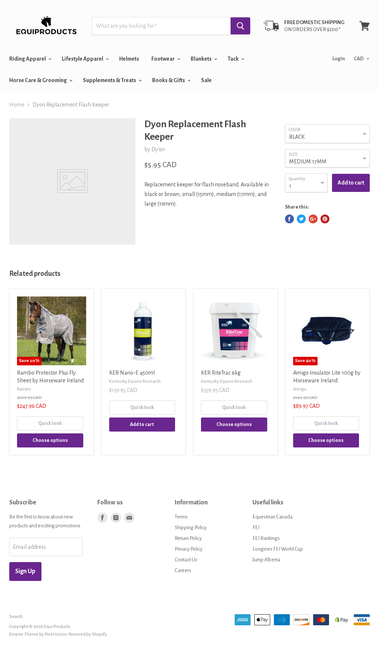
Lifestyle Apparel (83, 59)
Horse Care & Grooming (38, 80)
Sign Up (25, 571)
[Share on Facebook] (289, 218)
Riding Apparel (28, 59)
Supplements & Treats (110, 80)
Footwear (163, 59)
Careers (183, 570)
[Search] (240, 25)
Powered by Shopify (87, 634)
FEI (255, 527)
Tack (233, 59)
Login (338, 58)
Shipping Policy (191, 527)
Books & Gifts (169, 80)
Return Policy (188, 538)
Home (16, 105)
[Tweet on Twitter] (301, 218)
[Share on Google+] (313, 218)
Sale (206, 80)
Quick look (50, 423)
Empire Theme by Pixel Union (38, 634)
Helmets (129, 59)
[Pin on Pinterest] (325, 218)
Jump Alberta (266, 559)
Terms (181, 517)
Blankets (201, 59)
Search (16, 616)
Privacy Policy (188, 549)
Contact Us (186, 559)
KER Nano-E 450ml (132, 373)
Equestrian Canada (272, 517)
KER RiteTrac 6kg (221, 373)
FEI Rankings (266, 538)
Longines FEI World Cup (277, 549)
